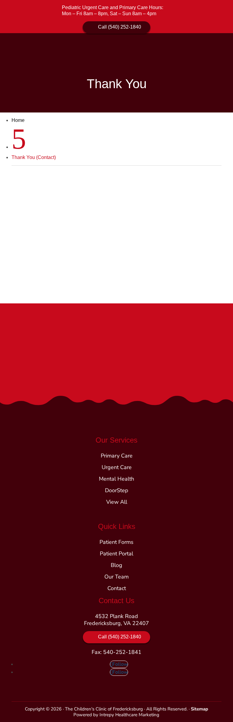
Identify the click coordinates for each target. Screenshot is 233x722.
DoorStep (116, 490)
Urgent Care (117, 467)
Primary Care (117, 455)
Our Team (116, 576)
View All (116, 502)
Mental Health (116, 478)
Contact (116, 588)
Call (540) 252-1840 (119, 26)
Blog (116, 565)
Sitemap (199, 709)
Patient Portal (116, 553)
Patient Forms (116, 542)
